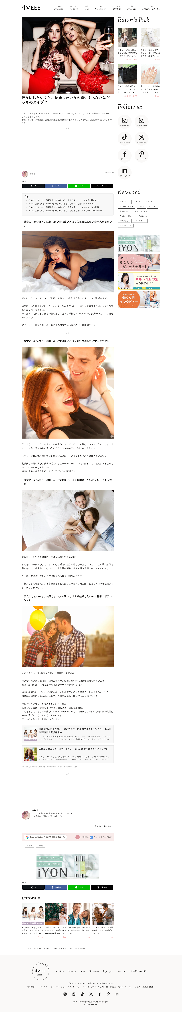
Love (82, 972)
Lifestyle (108, 972)
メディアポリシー (42, 987)
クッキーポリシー (76, 987)
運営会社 (113, 987)
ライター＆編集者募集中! (144, 987)
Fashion (59, 972)
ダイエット (151, 202)
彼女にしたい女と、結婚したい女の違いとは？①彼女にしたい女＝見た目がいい (64, 200)
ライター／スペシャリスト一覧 (96, 987)
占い (142, 206)
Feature (121, 972)
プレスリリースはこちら (77, 983)
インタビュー (127, 225)
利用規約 (30, 987)
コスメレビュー (127, 216)
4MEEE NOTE (138, 972)
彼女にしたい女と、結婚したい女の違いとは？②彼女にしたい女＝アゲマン (62, 204)
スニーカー (144, 216)
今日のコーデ (140, 221)
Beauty (72, 972)
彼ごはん (125, 221)
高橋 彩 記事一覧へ (103, 826)
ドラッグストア (143, 211)
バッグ (153, 206)
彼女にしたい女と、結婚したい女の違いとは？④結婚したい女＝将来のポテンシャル (66, 210)
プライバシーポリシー (59, 987)
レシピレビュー (127, 206)
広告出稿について (106, 983)
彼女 (30, 846)
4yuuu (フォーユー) (125, 987)
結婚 (41, 846)
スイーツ (125, 202)
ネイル (137, 202)
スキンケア (126, 211)
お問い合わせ (93, 983)
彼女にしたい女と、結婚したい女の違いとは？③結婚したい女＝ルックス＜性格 (64, 207)
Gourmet (94, 972)
